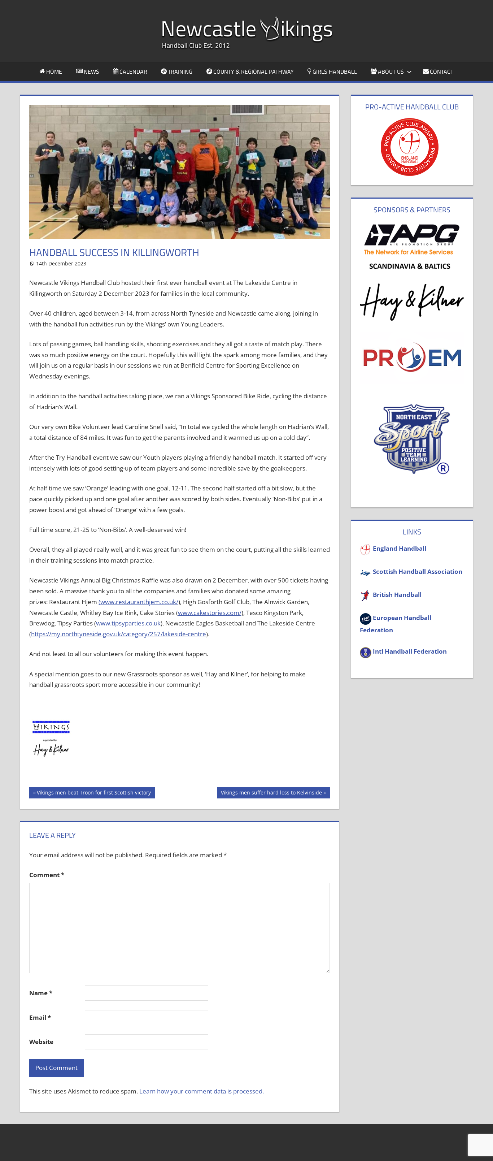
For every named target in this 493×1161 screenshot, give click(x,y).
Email (40, 1017)
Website (41, 1041)
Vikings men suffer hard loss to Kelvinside (271, 794)
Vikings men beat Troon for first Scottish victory (93, 794)
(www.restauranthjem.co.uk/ (138, 602)
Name (40, 993)
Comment (46, 875)
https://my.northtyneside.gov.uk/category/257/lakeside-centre (118, 634)
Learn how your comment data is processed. (201, 1091)
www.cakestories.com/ (209, 612)
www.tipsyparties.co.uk (128, 623)
